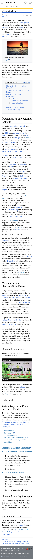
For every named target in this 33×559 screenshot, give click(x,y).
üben (4, 198)
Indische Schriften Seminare (16, 447)
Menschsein (21, 525)
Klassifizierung (13, 210)
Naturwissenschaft (8, 142)
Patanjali (22, 126)
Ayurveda (5, 532)
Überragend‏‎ (6, 424)
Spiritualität (14, 532)
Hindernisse (11, 261)
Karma (20, 272)
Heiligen (5, 320)
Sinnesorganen (17, 151)
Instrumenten (10, 149)
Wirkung (23, 164)
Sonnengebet (9, 433)
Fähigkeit (22, 171)
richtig (4, 327)
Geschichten (22, 295)
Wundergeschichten (9, 324)
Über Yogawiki (14, 557)
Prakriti (4, 135)
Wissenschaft (19, 207)
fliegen (4, 190)
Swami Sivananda (24, 302)
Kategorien (5, 540)
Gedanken (23, 176)
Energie (4, 160)
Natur (21, 27)
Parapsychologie (16, 217)
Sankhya (17, 138)
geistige (5, 240)
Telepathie (5, 176)
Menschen (8, 34)
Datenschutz (5, 557)
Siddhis (7, 133)
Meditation (23, 530)
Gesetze (5, 27)
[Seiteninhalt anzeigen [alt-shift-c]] (3, 15)
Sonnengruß (8, 431)
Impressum (23, 557)
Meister (27, 298)
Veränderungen (18, 133)
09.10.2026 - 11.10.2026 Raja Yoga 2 (13, 472)
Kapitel (17, 230)
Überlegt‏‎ (26, 422)
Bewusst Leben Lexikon (22, 543)
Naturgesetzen (25, 23)
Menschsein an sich (8, 543)
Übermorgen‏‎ (17, 422)
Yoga (6, 60)
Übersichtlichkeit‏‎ (17, 424)
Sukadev (22, 387)
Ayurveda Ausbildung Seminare (15, 437)
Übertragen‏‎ (6, 427)
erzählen (15, 298)
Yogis (6, 155)
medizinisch (6, 37)
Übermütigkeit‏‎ (7, 422)
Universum (12, 164)
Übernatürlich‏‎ (7, 360)
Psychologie (6, 534)
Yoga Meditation (10, 435)
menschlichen (7, 151)
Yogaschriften (12, 220)
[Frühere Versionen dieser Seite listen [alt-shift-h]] (27, 15)
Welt (11, 167)
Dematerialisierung (20, 178)
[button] (17, 369)
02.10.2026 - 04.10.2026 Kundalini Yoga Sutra (17, 451)
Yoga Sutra (18, 227)
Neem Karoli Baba (14, 320)
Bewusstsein (17, 158)
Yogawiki (10, 2)
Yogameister (13, 126)
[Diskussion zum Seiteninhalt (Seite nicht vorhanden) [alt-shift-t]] (7, 15)
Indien (4, 295)
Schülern (5, 298)
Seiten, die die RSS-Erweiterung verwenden (15, 541)
